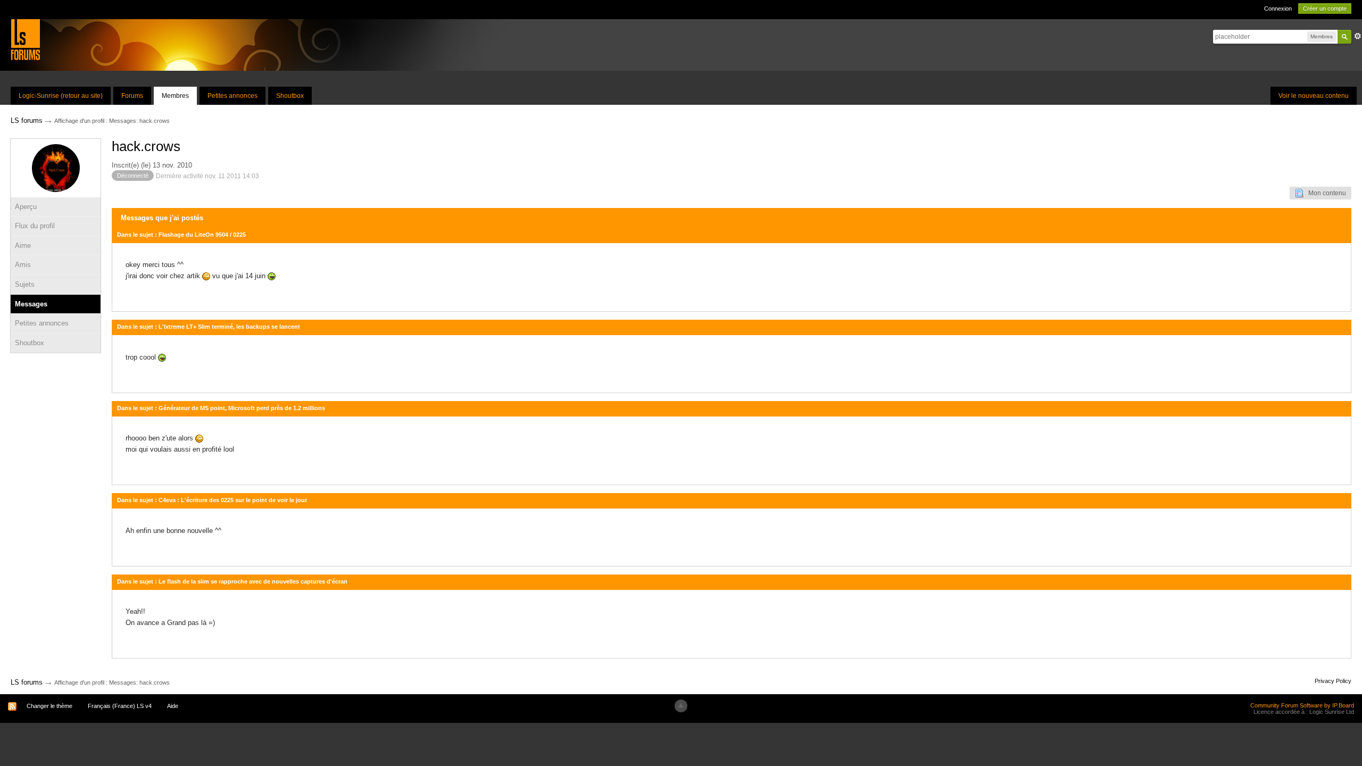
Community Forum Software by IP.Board (1302, 705)
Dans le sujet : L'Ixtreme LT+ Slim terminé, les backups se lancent (208, 326)
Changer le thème (49, 706)
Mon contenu (1324, 193)
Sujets (25, 284)
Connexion (1278, 8)
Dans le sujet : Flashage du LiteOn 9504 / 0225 (181, 234)
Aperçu (26, 207)
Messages (31, 304)
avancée (1357, 36)
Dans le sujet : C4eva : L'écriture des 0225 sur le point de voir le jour (212, 500)
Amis (23, 265)
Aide (172, 706)
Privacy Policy (1333, 681)
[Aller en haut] (681, 706)
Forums (132, 95)
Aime (23, 245)
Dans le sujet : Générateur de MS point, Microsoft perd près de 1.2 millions (221, 408)
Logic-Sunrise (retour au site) (61, 95)
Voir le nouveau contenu (1313, 95)
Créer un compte (1325, 8)
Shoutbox (290, 95)
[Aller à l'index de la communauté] (25, 39)
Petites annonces (232, 95)
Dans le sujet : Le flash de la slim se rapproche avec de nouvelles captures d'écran (232, 581)
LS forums (27, 682)
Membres (175, 95)
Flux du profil (35, 226)
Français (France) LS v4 (120, 706)
